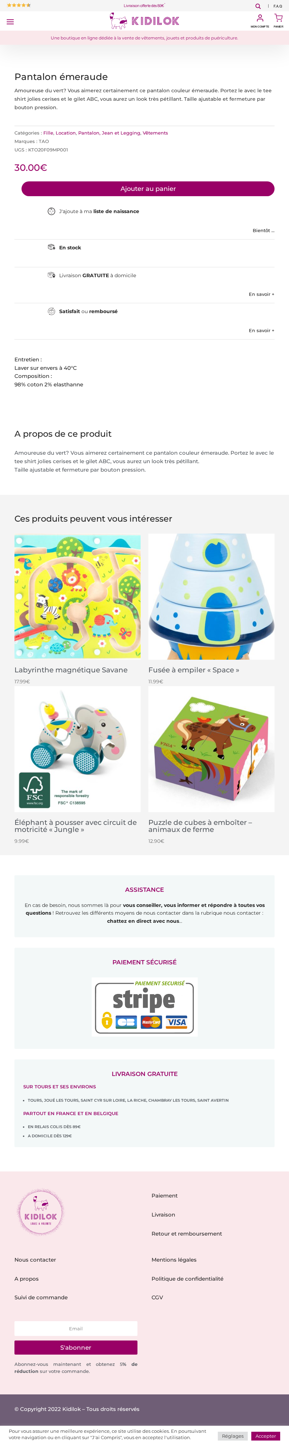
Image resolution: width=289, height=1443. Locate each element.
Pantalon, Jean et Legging (109, 133)
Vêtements (155, 133)
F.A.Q (278, 6)
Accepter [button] (266, 1436)
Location (66, 133)
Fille (48, 133)
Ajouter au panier (148, 189)
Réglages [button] (233, 1436)
